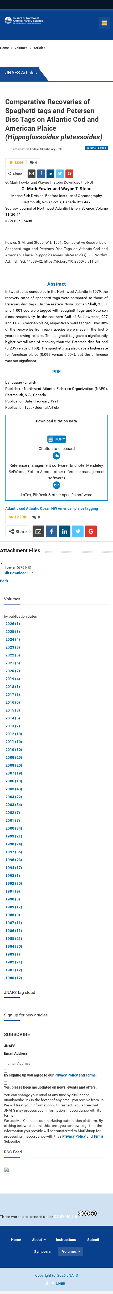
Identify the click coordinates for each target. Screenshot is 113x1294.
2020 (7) (13, 670)
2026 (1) (13, 623)
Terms (91, 1075)
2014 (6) (13, 717)
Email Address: (16, 1053)
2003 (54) (14, 804)
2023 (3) (13, 647)
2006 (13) (14, 780)
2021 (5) (13, 662)
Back (4, 580)
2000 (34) (14, 828)
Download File (21, 572)
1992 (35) (14, 883)
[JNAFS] (24, 21)
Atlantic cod (15, 508)
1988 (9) (13, 914)
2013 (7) (13, 725)
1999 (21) (14, 836)
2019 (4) (13, 678)
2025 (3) (13, 631)
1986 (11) (14, 930)
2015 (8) (13, 710)
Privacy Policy (66, 1075)
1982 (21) (14, 961)
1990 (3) (13, 899)
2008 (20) (14, 765)
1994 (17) (14, 867)
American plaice (71, 508)
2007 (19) (14, 773)
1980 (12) (14, 977)
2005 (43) (14, 788)
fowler (10, 567)
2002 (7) (13, 812)
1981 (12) (14, 969)
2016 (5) (13, 702)
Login (60, 1283)
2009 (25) (14, 757)
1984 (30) (14, 946)
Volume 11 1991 (96, 148)
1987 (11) (14, 922)
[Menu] (104, 23)
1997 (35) (14, 851)
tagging (91, 508)
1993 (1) (13, 875)
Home (5, 47)
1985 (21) (14, 938)
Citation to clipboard (57, 448)
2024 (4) (13, 639)
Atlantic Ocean (38, 508)
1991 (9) (13, 891)
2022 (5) (13, 655)
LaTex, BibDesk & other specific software (56, 494)
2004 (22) (14, 796)
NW (54, 508)
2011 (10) (14, 741)
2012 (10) (14, 733)
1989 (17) (14, 906)
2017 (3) (13, 694)
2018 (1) (13, 686)
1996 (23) (14, 859)
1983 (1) (13, 954)
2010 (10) (14, 749)
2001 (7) (13, 820)
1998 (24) (14, 843)
